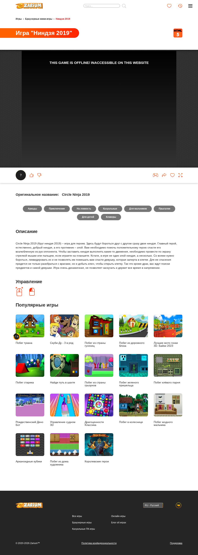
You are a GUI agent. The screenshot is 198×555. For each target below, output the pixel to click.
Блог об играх (118, 522)
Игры (19, 19)
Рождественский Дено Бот (29, 423)
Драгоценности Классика (94, 423)
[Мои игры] (169, 6)
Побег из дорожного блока (131, 344)
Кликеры (111, 217)
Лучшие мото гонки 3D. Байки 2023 (166, 344)
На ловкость (84, 208)
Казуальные (110, 208)
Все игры (77, 516)
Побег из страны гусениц (95, 344)
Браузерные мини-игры (38, 19)
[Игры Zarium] (29, 4)
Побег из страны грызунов (95, 384)
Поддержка (176, 543)
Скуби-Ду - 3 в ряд (61, 342)
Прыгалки (164, 208)
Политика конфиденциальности (99, 543)
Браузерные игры (82, 522)
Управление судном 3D (62, 423)
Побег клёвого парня (167, 382)
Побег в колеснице (131, 422)
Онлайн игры (118, 516)
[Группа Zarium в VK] (178, 505)
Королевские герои (97, 461)
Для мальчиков (138, 208)
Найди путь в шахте (62, 382)
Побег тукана (24, 339)
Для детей (88, 217)
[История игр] (180, 6)
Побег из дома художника (59, 463)
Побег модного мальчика (163, 423)
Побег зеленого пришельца (129, 384)
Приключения (57, 208)
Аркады (32, 208)
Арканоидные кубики (29, 461)
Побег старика (25, 382)
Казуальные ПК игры (83, 529)
